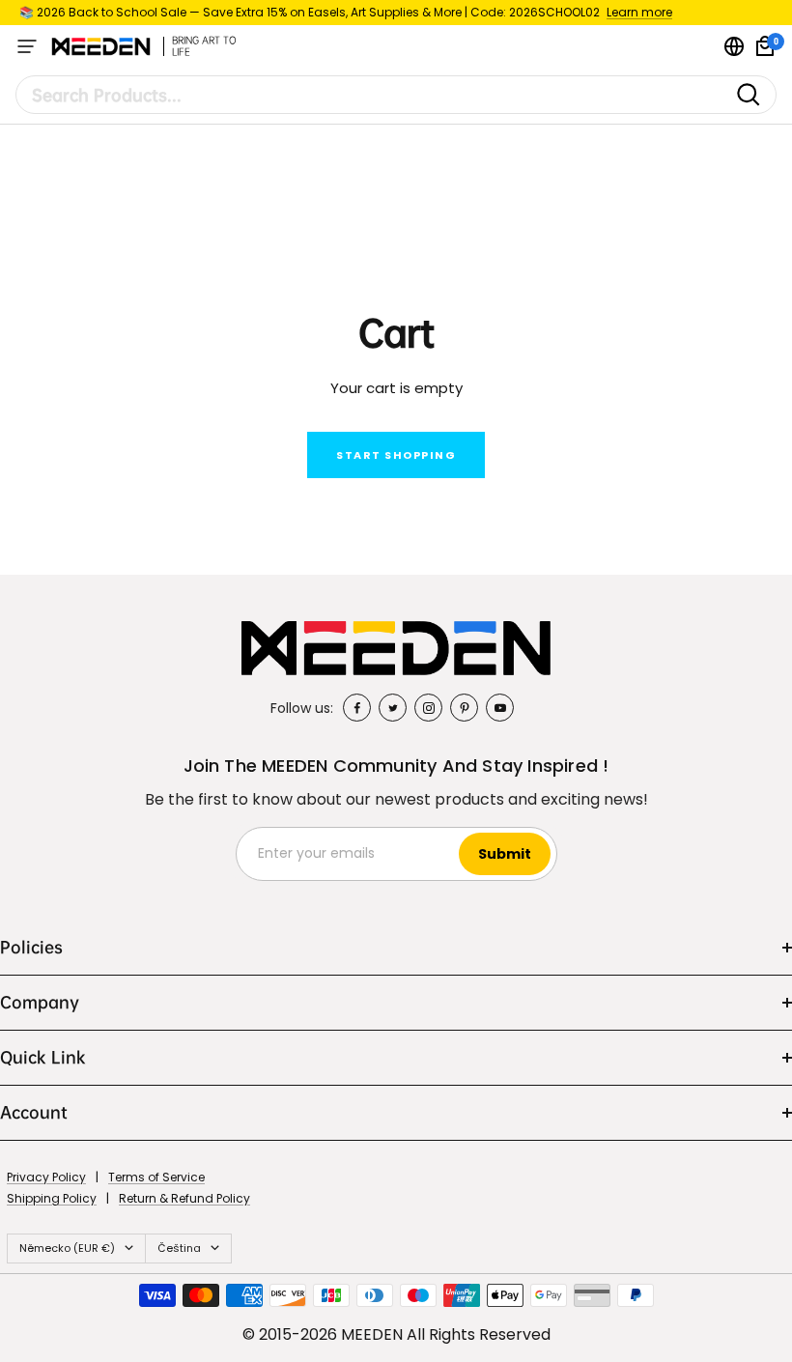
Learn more (639, 12)
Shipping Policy (52, 1198)
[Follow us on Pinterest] (464, 708)
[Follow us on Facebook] (357, 708)
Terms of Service (156, 1177)
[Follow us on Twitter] (393, 708)
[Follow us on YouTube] (500, 708)
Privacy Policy (46, 1177)
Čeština (179, 1248)
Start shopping (396, 455)
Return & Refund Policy (184, 1198)
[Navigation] (27, 46)
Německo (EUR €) (67, 1248)
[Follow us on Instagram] (428, 708)
